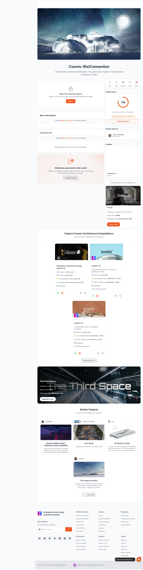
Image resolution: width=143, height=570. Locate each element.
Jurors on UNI (102, 549)
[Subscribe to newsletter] (68, 529)
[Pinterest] (55, 538)
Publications (102, 531)
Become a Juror (103, 543)
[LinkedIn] (60, 538)
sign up (69, 120)
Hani (84, 421)
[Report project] (137, 82)
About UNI (124, 540)
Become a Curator (104, 540)
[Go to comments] (123, 82)
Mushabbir (48, 421)
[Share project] (130, 82)
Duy (113, 421)
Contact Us (124, 546)
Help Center (124, 549)
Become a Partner (81, 540)
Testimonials (124, 555)
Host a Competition (81, 543)
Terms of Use (79, 531)
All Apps (101, 515)
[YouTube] (44, 538)
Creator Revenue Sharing (128, 518)
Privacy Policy (80, 525)
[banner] (123, 207)
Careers (123, 543)
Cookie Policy (79, 522)
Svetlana (81, 458)
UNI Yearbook (125, 522)
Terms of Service (80, 528)
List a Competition (81, 549)
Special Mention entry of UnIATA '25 (124, 116)
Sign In (70, 101)
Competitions (102, 525)
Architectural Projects (105, 518)
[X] (49, 538)
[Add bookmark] (80, 293)
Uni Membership (125, 525)
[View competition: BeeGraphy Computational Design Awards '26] (71, 252)
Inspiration (101, 528)
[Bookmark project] (116, 82)
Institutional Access (81, 546)
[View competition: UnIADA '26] (106, 252)
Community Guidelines (82, 515)
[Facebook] (70, 538)
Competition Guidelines (82, 518)
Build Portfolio (125, 515)
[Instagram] (65, 538)
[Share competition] (85, 293)
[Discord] (39, 538)
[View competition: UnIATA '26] (89, 309)
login (62, 120)
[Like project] (110, 82)
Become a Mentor (103, 546)
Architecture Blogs (104, 522)
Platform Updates (126, 552)
